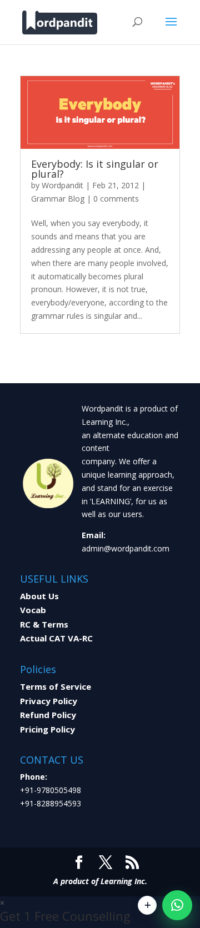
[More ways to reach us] (147, 905)
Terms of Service (55, 686)
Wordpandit (62, 185)
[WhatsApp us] (177, 905)
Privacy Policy (48, 700)
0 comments (116, 198)
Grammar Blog (57, 198)
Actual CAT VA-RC (56, 638)
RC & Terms (44, 624)
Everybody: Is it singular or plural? (94, 168)
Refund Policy (48, 714)
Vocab (33, 609)
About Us (39, 595)
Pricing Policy (47, 729)
